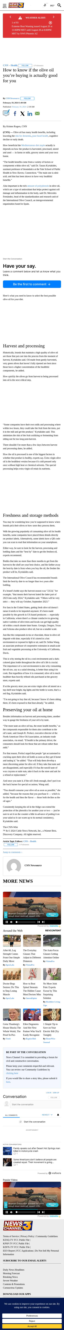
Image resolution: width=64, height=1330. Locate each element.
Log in (48, 1093)
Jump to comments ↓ (12, 852)
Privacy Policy (27, 1236)
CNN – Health (29, 841)
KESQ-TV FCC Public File (16, 1240)
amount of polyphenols (38, 186)
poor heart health (40, 136)
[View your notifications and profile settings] (58, 1115)
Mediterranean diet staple (33, 145)
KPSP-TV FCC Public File (16, 1243)
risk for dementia (23, 136)
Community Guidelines (47, 1236)
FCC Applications (24, 1250)
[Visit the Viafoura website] (54, 1173)
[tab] (11, 1114)
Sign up (56, 1093)
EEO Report (9, 1250)
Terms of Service (11, 1236)
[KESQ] (19, 5)
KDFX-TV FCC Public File (16, 1247)
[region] (32, 1133)
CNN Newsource (12, 98)
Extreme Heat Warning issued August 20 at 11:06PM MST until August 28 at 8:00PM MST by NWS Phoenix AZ (32, 30)
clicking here (12, 1073)
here (8, 1082)
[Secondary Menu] (7, 5)
